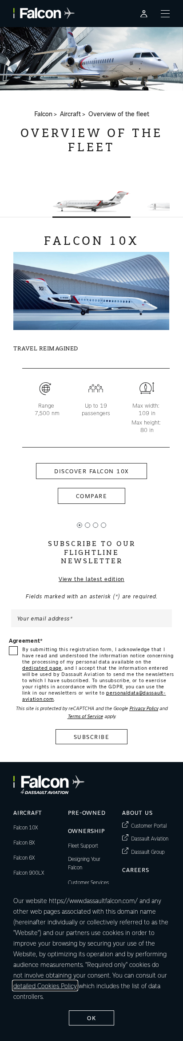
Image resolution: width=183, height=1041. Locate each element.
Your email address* (45, 618)
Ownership (86, 830)
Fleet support (83, 845)
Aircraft (70, 114)
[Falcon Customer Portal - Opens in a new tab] (143, 13)
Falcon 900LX (28, 872)
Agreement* (26, 640)
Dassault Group (148, 851)
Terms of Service (85, 716)
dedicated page (42, 667)
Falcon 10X (25, 827)
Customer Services (88, 882)
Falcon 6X (24, 857)
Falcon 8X (24, 842)
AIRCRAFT (27, 812)
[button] (91, 201)
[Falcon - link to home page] (44, 13)
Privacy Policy (143, 708)
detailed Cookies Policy (45, 985)
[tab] (79, 525)
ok (91, 1017)
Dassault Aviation (149, 838)
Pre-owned (87, 812)
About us (137, 812)
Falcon (43, 114)
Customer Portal (149, 825)
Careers (135, 869)
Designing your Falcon (84, 863)
